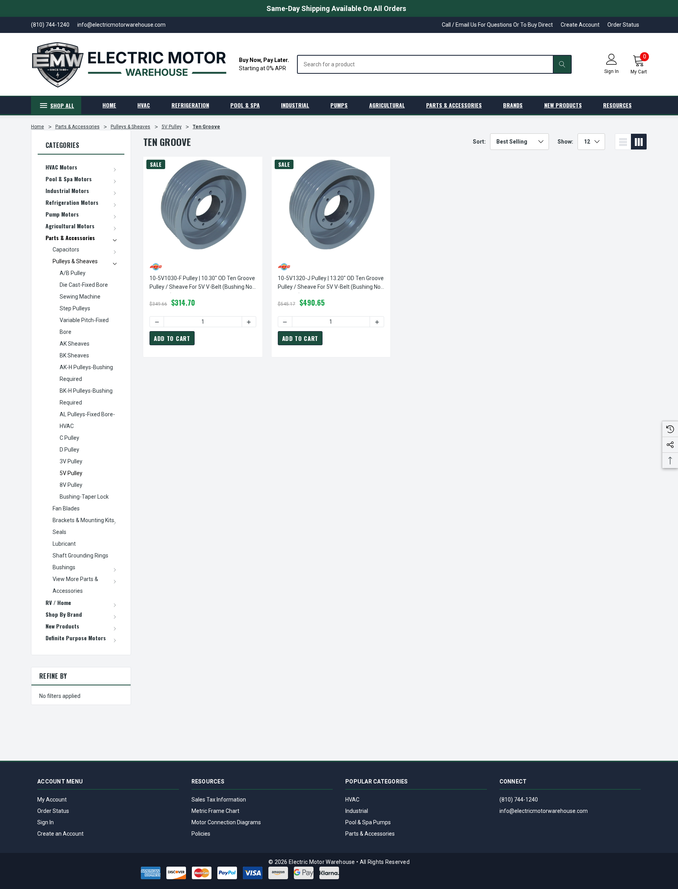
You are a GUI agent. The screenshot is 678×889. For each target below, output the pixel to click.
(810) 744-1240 (518, 799)
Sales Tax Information (218, 799)
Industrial (356, 811)
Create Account (580, 25)
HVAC (352, 799)
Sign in (611, 71)
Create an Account (60, 834)
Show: (565, 141)
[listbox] (519, 141)
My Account (52, 799)
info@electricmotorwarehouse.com (543, 811)
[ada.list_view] (623, 141)
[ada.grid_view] (639, 141)
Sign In (45, 822)
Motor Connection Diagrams (226, 822)
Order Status (623, 25)
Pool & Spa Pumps (368, 822)
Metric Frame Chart (215, 811)
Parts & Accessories (370, 834)
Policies (200, 834)
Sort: (479, 141)
